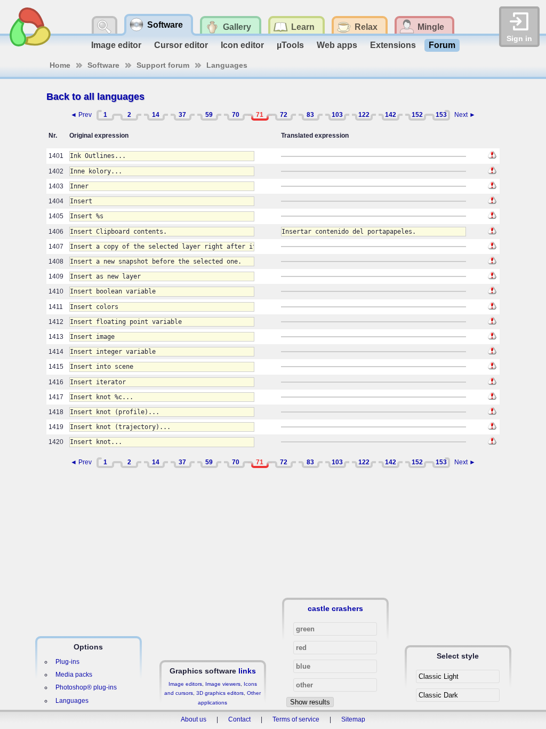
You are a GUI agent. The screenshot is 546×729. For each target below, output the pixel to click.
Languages (226, 65)
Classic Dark (438, 695)
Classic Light (439, 676)
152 (417, 114)
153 (441, 114)
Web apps (337, 45)
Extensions (393, 45)
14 (155, 114)
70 (235, 114)
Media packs (73, 674)
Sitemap (353, 719)
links (247, 671)
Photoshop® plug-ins (86, 687)
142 (390, 114)
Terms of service (295, 719)
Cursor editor (181, 45)
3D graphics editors (220, 693)
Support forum (162, 65)
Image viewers (222, 684)
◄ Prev (81, 114)
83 (310, 114)
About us (193, 719)
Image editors (185, 684)
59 (209, 114)
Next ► (465, 114)
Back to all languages (95, 96)
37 (182, 114)
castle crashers (335, 608)
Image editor (116, 45)
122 (364, 114)
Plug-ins (67, 661)
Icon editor (242, 45)
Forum (442, 45)
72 (283, 114)
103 (337, 114)
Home (60, 65)
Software (103, 65)
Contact (239, 719)
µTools (290, 45)
